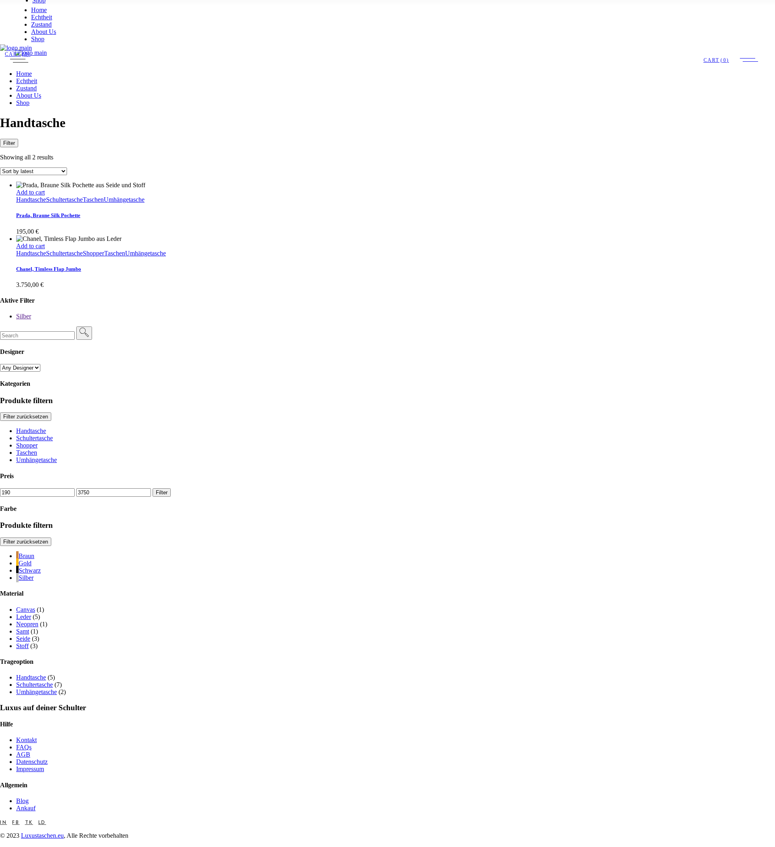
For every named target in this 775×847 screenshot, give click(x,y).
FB (15, 822)
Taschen (93, 199)
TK (29, 822)
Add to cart (30, 192)
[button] (36, 459)
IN (3, 822)
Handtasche (31, 199)
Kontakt (26, 739)
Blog (22, 800)
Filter (9, 143)
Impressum (30, 768)
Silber (23, 316)
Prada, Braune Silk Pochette (48, 215)
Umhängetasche (124, 199)
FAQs (23, 747)
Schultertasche (64, 199)
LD (42, 822)
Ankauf (26, 808)
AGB (23, 754)
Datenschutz (32, 761)
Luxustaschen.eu (42, 835)
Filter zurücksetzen (25, 542)
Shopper (93, 253)
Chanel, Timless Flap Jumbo (48, 269)
